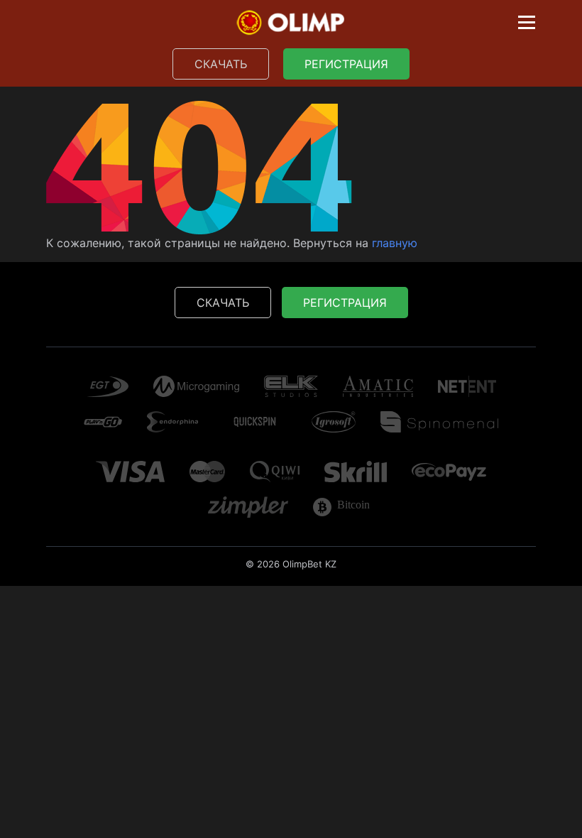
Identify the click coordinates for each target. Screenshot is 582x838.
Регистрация (346, 64)
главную (394, 243)
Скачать (220, 64)
